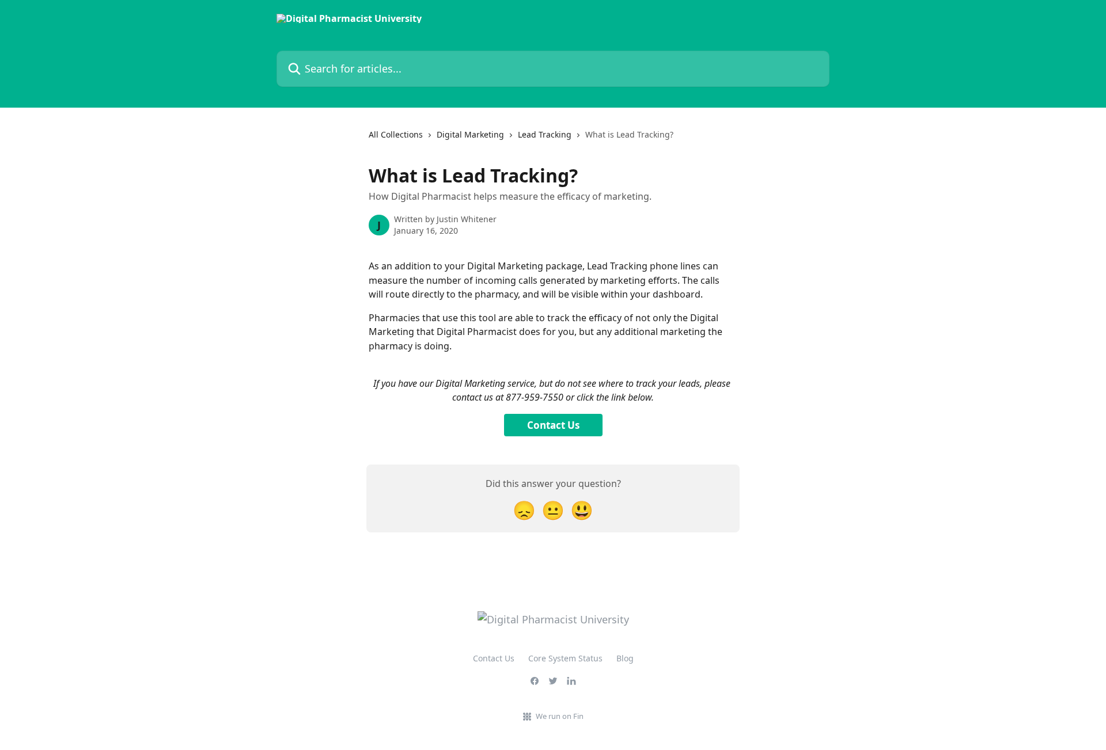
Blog (625, 658)
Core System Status (565, 658)
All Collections (396, 134)
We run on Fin (560, 716)
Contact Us (553, 425)
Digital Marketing (470, 134)
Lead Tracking (544, 134)
